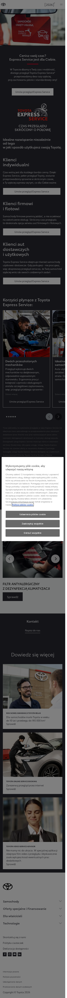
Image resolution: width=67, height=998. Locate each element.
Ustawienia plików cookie (32, 514)
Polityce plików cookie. (22, 504)
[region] (33, 499)
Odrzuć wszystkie (32, 532)
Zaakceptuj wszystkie (32, 523)
